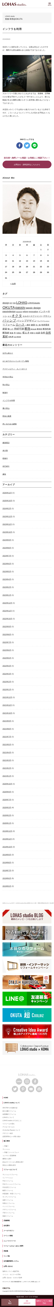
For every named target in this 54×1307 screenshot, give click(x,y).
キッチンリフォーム (9, 1197)
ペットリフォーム (9, 1206)
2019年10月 (7, 847)
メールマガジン (9, 1230)
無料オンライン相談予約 (11, 1271)
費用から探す (7, 1159)
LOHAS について (8, 1117)
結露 (38, 333)
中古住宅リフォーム (9, 1187)
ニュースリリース (10, 1241)
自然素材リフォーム (9, 1114)
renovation (33, 311)
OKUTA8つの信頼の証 (10, 1108)
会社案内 (7, 1225)
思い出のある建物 (10, 424)
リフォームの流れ (9, 1124)
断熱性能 (47, 329)
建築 (5, 329)
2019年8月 (7, 863)
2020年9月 (7, 792)
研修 (32, 333)
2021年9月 (7, 721)
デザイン (47, 316)
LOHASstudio (34, 303)
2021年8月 (7, 729)
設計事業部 (17, 337)
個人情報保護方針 (16, 1281)
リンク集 (7, 1256)
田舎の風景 (7, 416)
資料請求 (27, 1302)
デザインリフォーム (9, 1209)
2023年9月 (7, 540)
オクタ (17, 316)
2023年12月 (7, 516)
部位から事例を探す (9, 1165)
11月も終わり (8, 353)
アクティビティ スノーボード (15, 369)
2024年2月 (7, 508)
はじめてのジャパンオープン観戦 (16, 361)
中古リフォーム (8, 1181)
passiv (20, 308)
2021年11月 (7, 705)
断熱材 (6, 333)
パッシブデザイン (27, 320)
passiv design (33, 307)
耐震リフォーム (8, 1190)
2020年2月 (7, 815)
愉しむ (11, 329)
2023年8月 (7, 548)
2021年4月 (7, 752)
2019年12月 (7, 831)
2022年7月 (7, 642)
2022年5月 (7, 658)
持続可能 (19, 328)
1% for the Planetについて (11, 1130)
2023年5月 (7, 571)
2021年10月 (7, 713)
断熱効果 (33, 329)
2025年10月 (7, 501)
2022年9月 (7, 626)
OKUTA (9, 307)
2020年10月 (7, 784)
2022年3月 (7, 674)
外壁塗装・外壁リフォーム (12, 1194)
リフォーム (9, 324)
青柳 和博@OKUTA (43, 903)
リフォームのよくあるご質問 (13, 1246)
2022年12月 (7, 603)
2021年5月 (7, 744)
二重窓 (27, 325)
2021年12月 (7, 697)
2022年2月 (7, 682)
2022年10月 (7, 619)
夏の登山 (6, 408)
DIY (11, 303)
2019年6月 (7, 878)
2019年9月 (7, 855)
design (6, 303)
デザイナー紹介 (8, 1133)
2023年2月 (7, 587)
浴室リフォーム (8, 1200)
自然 (43, 333)
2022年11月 (7, 611)
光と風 (38, 325)
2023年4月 (7, 579)
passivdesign (9, 311)
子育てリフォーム (9, 1213)
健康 (33, 325)
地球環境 (45, 325)
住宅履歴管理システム (11, 1261)
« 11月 (13, 284)
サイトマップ (6, 1281)
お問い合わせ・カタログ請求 (12, 1278)
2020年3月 (7, 807)
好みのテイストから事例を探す (13, 1162)
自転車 (11, 337)
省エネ (26, 332)
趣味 (4, 474)
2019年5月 (7, 886)
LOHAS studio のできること (12, 1120)
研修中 (5, 458)
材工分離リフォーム (9, 1111)
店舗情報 (7, 1220)
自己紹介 (6, 466)
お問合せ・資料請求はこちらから (27, 165)
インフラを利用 (9, 400)
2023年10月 (7, 532)
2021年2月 (7, 768)
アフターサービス (9, 1127)
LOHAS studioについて (12, 1103)
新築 (11, 333)
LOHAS (21, 302)
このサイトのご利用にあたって (31, 1281)
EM (14, 303)
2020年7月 (7, 800)
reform (25, 311)
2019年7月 (7, 870)
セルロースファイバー (33, 316)
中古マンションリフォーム (12, 1184)
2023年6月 (7, 564)
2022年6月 (7, 650)
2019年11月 (7, 839)
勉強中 (5, 393)
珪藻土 (19, 333)
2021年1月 (7, 776)
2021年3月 (7, 760)
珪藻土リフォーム (9, 1203)
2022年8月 (7, 634)
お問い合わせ (8, 1266)
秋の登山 (6, 385)
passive (19, 312)
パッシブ (9, 320)
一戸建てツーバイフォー (11, 1152)
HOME (6, 1098)
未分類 (5, 451)
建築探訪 (6, 443)
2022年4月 (7, 666)
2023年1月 (7, 595)
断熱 (27, 328)
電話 (10, 1302)
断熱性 (39, 329)
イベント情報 (8, 1236)
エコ (9, 316)
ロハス (20, 324)
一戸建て (6, 1146)
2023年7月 (7, 556)
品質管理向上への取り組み (12, 1136)
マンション (6, 1149)
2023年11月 (7, 524)
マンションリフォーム (10, 1174)
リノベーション (43, 321)
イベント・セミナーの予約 (12, 1274)
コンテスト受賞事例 (9, 1155)
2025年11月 (7, 493)
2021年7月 (7, 737)
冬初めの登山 (8, 377)
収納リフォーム (8, 1216)
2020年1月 (7, 823)
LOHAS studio (14, 4)
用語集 (6, 1251)
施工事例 (7, 1141)
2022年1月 (7, 689)
